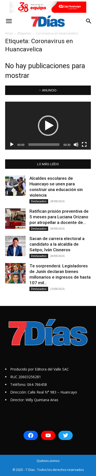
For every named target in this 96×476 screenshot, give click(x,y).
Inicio (9, 33)
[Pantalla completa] (84, 144)
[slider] (43, 144)
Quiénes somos (48, 461)
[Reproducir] (11, 144)
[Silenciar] (76, 144)
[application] (48, 126)
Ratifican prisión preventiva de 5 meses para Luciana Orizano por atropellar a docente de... (59, 217)
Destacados (39, 201)
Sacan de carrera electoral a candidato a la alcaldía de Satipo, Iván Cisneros (56, 244)
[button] (9, 21)
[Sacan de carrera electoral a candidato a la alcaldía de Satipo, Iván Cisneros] (15, 246)
